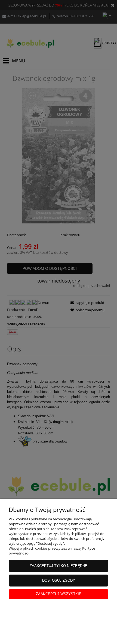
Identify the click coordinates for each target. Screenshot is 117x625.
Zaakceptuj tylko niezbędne (58, 566)
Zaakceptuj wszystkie (58, 594)
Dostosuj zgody (58, 580)
